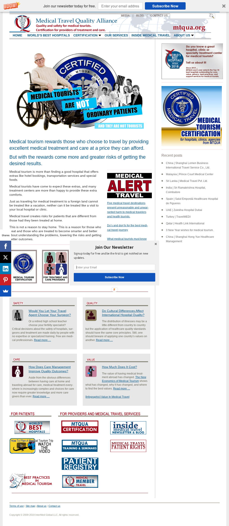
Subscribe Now (114, 277)
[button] (114, 247)
